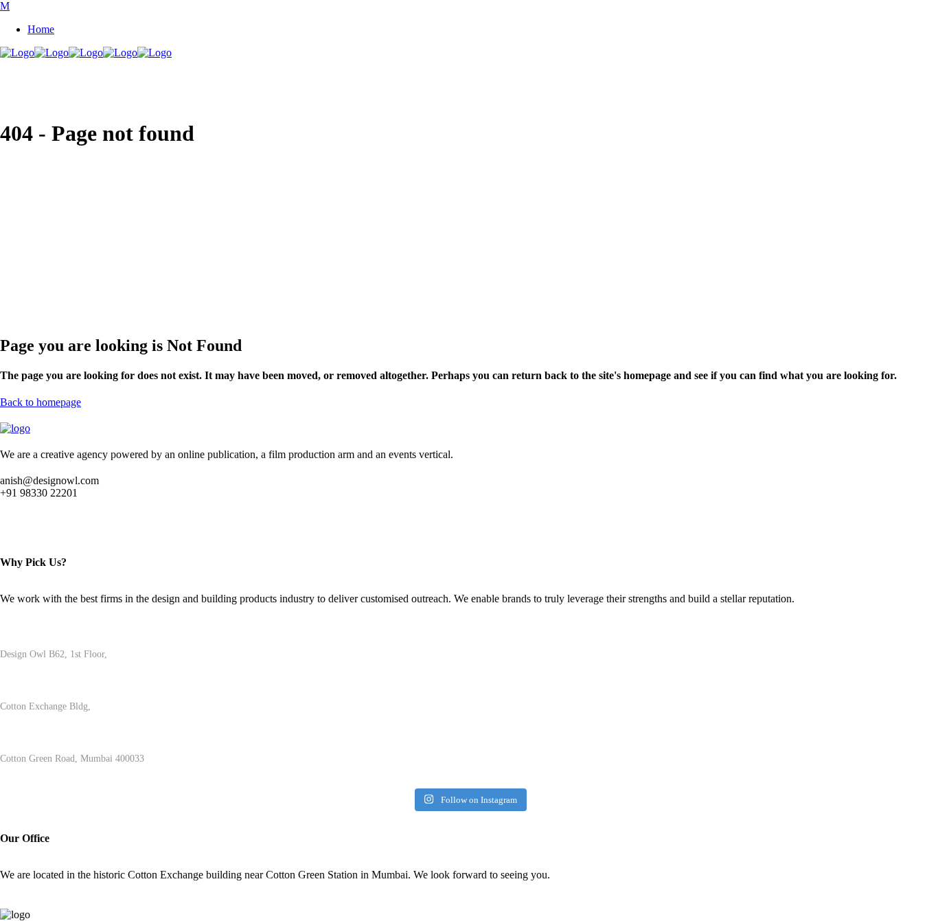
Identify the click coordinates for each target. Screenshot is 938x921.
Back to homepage (40, 402)
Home (40, 29)
